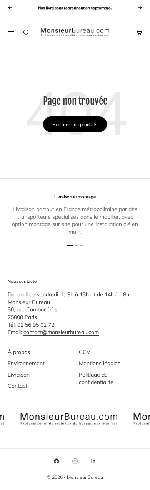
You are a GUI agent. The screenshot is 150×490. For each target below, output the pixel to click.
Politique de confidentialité (96, 378)
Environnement (26, 363)
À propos (19, 352)
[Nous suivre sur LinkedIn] (93, 461)
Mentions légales (99, 363)
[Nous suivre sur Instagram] (75, 461)
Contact (17, 385)
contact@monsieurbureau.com (61, 332)
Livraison (19, 374)
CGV (84, 352)
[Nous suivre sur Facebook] (56, 461)
